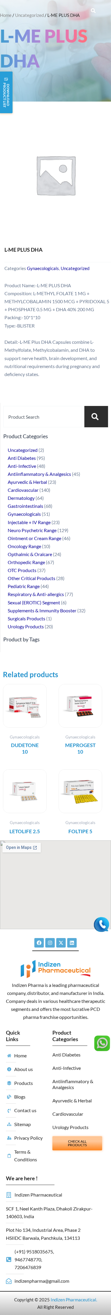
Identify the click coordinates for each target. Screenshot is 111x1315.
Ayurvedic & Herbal (72, 1100)
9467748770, (28, 1259)
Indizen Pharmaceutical (73, 1299)
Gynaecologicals (43, 268)
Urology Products (70, 1127)
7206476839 (28, 1267)
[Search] (96, 416)
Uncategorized (29, 15)
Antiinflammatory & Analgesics (72, 1084)
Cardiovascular (67, 1114)
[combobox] (42, 416)
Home (6, 15)
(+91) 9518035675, (34, 1251)
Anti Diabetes (66, 1054)
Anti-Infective (66, 1068)
